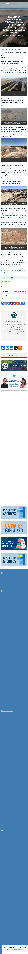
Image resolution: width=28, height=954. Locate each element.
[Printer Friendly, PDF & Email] (6, 282)
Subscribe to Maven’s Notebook (15, 949)
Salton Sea (5, 55)
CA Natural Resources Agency (9, 35)
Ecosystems (14, 13)
